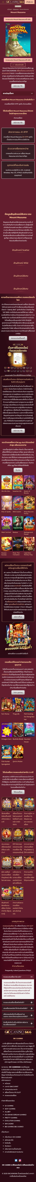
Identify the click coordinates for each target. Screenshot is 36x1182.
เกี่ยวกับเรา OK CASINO (13, 1137)
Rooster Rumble (4, 554)
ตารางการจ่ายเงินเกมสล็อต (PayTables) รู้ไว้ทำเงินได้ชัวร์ (29, 848)
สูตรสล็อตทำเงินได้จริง (16, 604)
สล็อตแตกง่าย (12, 601)
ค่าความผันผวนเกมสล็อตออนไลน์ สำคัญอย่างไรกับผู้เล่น (18, 908)
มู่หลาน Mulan (17, 761)
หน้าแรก (9, 9)
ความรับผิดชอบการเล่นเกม (14, 1152)
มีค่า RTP (25, 137)
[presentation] (6, 482)
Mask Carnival (6, 532)
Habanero (18, 6)
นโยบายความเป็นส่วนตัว (13, 1149)
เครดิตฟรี (17, 585)
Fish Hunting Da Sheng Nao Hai (29, 717)
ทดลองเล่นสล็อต (8, 926)
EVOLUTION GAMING (12, 1120)
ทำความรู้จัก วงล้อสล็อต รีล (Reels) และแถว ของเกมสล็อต (29, 819)
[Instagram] (20, 1160)
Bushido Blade (18, 739)
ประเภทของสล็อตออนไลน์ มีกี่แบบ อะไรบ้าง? (6, 848)
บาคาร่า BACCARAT (11, 1086)
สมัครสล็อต (18, 617)
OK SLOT (30, 926)
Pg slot (18, 470)
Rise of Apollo (6, 512)
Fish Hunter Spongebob (5, 762)
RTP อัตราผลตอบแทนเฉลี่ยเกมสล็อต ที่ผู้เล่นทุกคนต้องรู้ (18, 848)
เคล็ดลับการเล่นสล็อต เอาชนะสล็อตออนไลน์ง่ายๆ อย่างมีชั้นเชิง (17, 877)
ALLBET (8, 1111)
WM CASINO (9, 1123)
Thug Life (16, 714)
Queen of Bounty (27, 492)
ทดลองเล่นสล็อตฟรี (18, 338)
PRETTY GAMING (11, 1117)
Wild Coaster (17, 512)
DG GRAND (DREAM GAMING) (15, 1114)
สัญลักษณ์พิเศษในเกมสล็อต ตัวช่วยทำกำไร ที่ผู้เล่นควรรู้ (6, 908)
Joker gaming (18, 692)
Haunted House (27, 740)
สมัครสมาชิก (18, 86)
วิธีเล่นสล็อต (18, 792)
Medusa (15, 532)
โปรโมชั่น (8, 1143)
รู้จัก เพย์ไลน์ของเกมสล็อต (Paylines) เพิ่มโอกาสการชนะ (6, 876)
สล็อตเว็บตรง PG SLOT (13, 1092)
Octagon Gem (6, 739)
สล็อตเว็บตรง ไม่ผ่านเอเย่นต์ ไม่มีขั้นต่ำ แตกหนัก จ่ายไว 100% (17, 819)
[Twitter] (16, 1160)
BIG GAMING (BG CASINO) (14, 1126)
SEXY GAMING (10, 1109)
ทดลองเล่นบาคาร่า (11, 1089)
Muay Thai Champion (16, 554)
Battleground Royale (28, 533)
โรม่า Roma (5, 714)
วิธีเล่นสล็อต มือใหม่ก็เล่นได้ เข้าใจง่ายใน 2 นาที (6, 817)
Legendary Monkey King (28, 554)
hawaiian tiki (17, 491)
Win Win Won (5, 491)
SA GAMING (9, 1105)
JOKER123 (5, 674)
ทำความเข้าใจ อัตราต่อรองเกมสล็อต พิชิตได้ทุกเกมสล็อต (29, 876)
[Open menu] (3, 2)
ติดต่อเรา (8, 1146)
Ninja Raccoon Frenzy (29, 512)
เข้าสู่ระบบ (29, 2)
